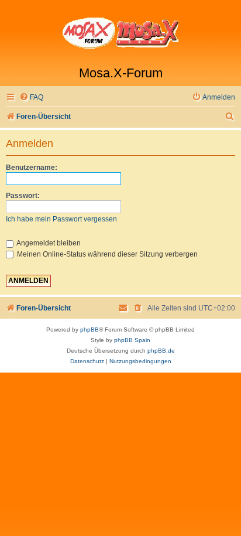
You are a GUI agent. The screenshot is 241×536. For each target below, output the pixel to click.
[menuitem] (31, 97)
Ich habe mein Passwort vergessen (61, 219)
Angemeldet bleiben (48, 243)
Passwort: (23, 196)
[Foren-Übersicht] (120, 33)
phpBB (89, 329)
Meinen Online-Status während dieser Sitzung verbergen (106, 254)
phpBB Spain (132, 340)
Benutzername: (31, 167)
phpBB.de (161, 350)
